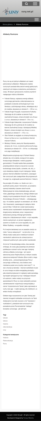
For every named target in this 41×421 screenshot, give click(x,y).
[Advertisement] (20, 57)
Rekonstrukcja (8, 340)
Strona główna (8, 24)
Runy (5, 343)
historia (5, 324)
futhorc (5, 321)
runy (4, 330)
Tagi (4, 315)
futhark (5, 318)
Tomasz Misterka (28, 418)
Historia (5, 337)
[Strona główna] (11, 11)
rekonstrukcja (7, 327)
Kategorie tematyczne (11, 334)
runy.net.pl (27, 11)
